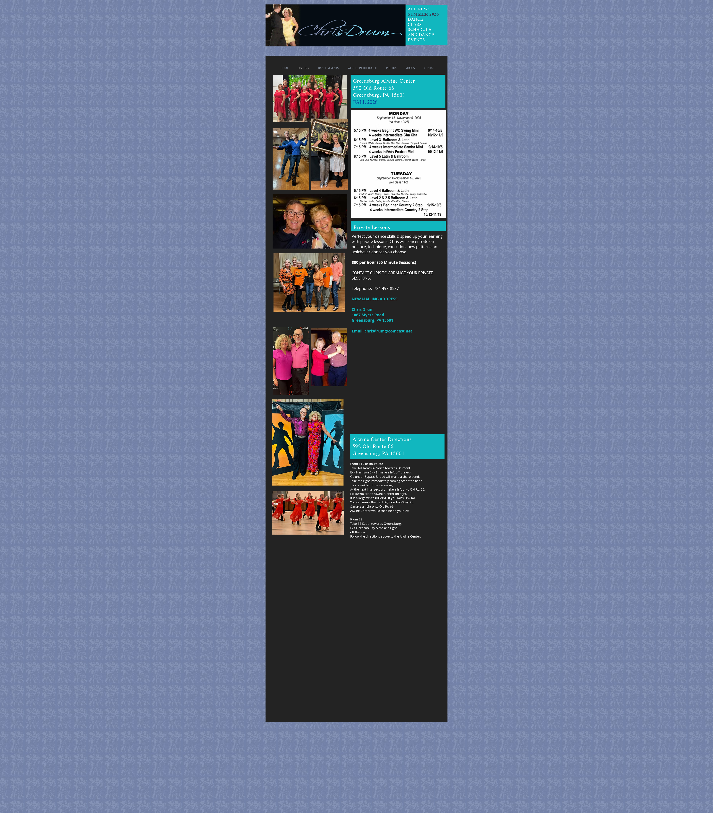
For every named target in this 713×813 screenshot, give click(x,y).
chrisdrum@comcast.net (388, 331)
